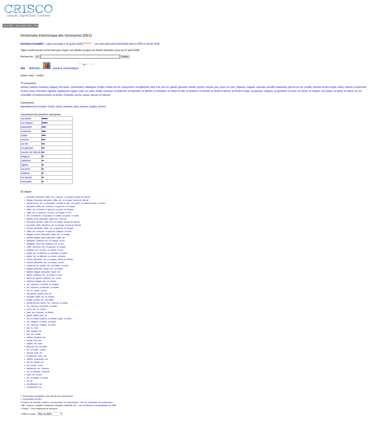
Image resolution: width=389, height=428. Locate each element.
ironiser (209, 87)
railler (341, 87)
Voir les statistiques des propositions (96, 402)
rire (23, 68)
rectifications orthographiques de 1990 (99, 405)
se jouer (292, 91)
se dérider (147, 91)
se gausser (257, 91)
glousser (182, 87)
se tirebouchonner (42, 95)
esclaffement (142, 87)
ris (86, 91)
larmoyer (67, 106)
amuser (24, 87)
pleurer (84, 106)
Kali (36, 26)
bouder (42, 106)
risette (99, 91)
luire (232, 87)
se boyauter (134, 91)
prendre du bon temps (324, 87)
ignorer (200, 87)
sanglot (93, 106)
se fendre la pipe (241, 91)
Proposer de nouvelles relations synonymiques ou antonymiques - (51, 402)
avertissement (66, 396)
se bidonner (120, 91)
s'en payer (326, 91)
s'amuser (108, 91)
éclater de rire (113, 87)
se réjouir (349, 91)
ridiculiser (41, 91)
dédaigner (90, 87)
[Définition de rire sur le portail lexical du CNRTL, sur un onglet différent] (46, 68)
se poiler (338, 91)
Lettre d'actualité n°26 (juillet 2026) (69, 44)
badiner (34, 87)
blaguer (54, 87)
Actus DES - (8, 26)
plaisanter (281, 87)
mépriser (240, 87)
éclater (100, 87)
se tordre (57, 95)
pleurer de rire (295, 87)
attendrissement (29, 106)
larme (59, 106)
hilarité (192, 87)
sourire (78, 95)
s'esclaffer (26, 95)
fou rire (165, 87)
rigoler (74, 91)
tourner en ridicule (100, 95)
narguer (251, 87)
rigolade (52, 91)
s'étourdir (68, 95)
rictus (32, 91)
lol (227, 87)
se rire (358, 91)
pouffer (308, 87)
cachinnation (77, 87)
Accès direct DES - (24, 26)
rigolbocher (64, 91)
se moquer (314, 91)
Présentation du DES (32, 399)
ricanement (360, 87)
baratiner (43, 87)
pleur (76, 106)
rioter (81, 91)
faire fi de (155, 87)
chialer (51, 106)
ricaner (24, 91)
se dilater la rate (176, 91)
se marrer (303, 91)
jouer (222, 87)
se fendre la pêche (221, 91)
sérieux (102, 106)
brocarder (64, 87)
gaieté (173, 87)
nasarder (260, 87)
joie (217, 87)
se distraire (192, 91)
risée (91, 91)
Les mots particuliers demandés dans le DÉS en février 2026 (127, 44)
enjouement (128, 87)
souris (86, 95)
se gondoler (280, 91)
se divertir (204, 91)
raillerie (349, 87)
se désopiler (160, 91)
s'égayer (268, 91)
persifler (271, 87)
